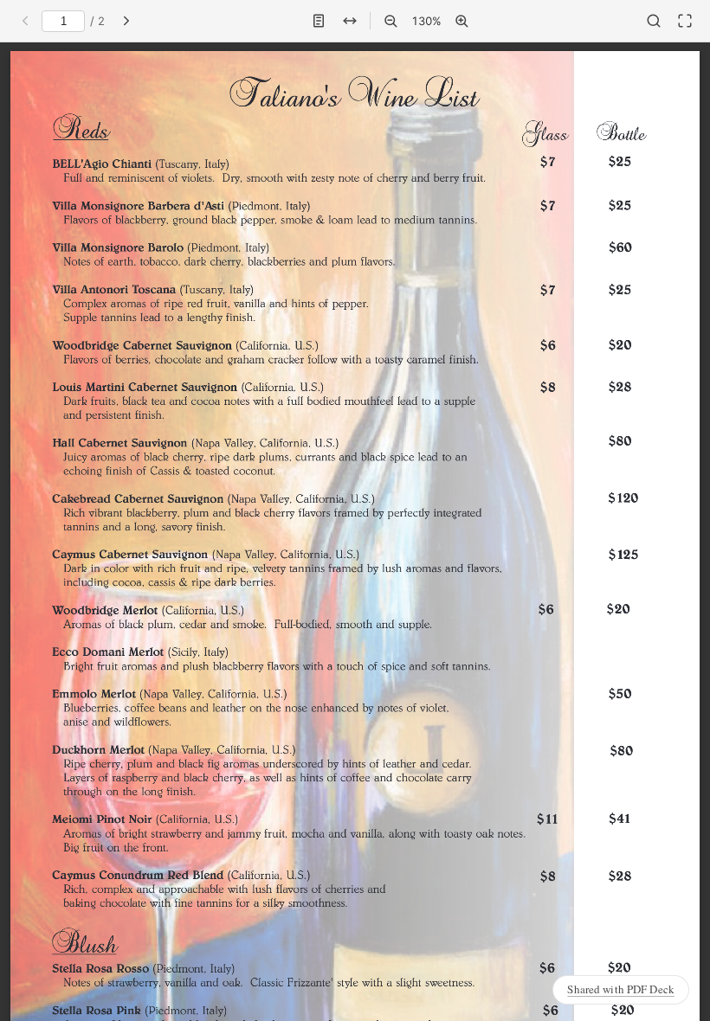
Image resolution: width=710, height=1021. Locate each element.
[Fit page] (318, 21)
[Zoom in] (461, 21)
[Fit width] (350, 21)
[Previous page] (25, 21)
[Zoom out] (390, 21)
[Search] (653, 21)
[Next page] (126, 21)
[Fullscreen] (685, 21)
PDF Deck (620, 989)
